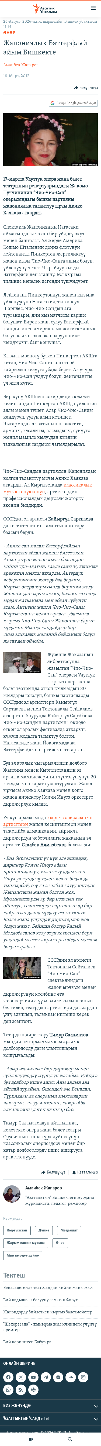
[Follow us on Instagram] (83, 1377)
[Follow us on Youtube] (33, 1377)
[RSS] (21, 1390)
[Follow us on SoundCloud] (70, 1377)
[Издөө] (70, 1439)
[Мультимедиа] (31, 1439)
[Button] (86, 87)
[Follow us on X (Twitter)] (21, 1377)
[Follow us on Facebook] (8, 1377)
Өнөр (9, 33)
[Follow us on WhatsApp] (8, 1390)
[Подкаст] (33, 1390)
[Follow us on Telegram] (46, 1377)
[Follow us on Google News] (58, 1377)
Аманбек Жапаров (21, 65)
